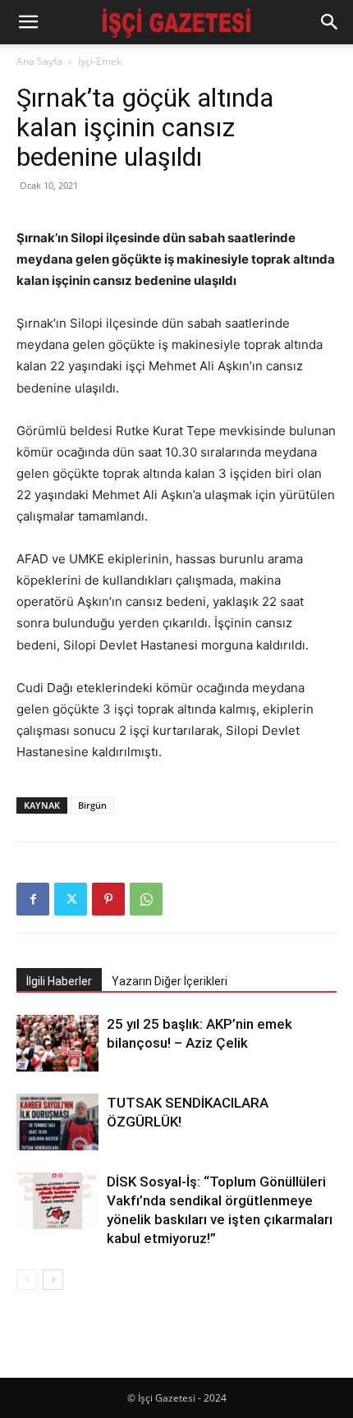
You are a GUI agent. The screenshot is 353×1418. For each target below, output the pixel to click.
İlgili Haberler (59, 981)
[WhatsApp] (146, 899)
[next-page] (53, 1279)
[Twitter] (70, 899)
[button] (28, 22)
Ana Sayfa (39, 61)
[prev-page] (26, 1279)
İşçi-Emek (99, 61)
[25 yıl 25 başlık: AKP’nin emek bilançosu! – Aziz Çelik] (57, 1043)
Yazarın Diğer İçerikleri (169, 981)
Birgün (92, 805)
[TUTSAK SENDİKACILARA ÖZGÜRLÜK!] (57, 1122)
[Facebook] (32, 899)
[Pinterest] (108, 899)
